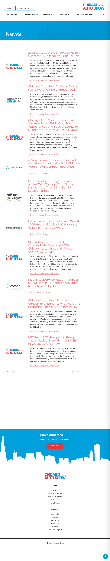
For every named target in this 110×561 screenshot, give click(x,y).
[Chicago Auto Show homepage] (55, 476)
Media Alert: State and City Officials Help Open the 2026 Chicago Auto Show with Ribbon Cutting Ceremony (51, 247)
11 (13, 371)
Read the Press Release (39, 173)
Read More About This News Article (44, 80)
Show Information (11, 15)
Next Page (76, 371)
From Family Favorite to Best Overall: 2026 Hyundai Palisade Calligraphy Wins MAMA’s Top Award (54, 224)
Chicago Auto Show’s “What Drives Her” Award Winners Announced (53, 88)
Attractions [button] (47, 15)
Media (9, 8)
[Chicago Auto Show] (93, 6)
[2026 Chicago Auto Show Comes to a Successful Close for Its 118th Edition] (14, 66)
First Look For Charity (85, 15)
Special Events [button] (64, 15)
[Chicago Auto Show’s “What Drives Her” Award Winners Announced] (14, 100)
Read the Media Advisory (40, 292)
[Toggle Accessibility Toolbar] (105, 556)
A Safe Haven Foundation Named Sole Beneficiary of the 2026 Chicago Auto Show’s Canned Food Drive (54, 163)
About (102, 15)
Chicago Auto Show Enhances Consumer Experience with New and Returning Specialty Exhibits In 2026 (54, 303)
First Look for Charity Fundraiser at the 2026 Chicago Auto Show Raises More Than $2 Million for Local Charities (51, 186)
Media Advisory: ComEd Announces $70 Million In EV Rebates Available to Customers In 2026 (53, 283)
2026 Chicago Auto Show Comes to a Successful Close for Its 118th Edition (54, 54)
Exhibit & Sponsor (24, 8)
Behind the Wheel (31, 15)
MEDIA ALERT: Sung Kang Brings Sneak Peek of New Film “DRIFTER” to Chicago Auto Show (53, 340)
